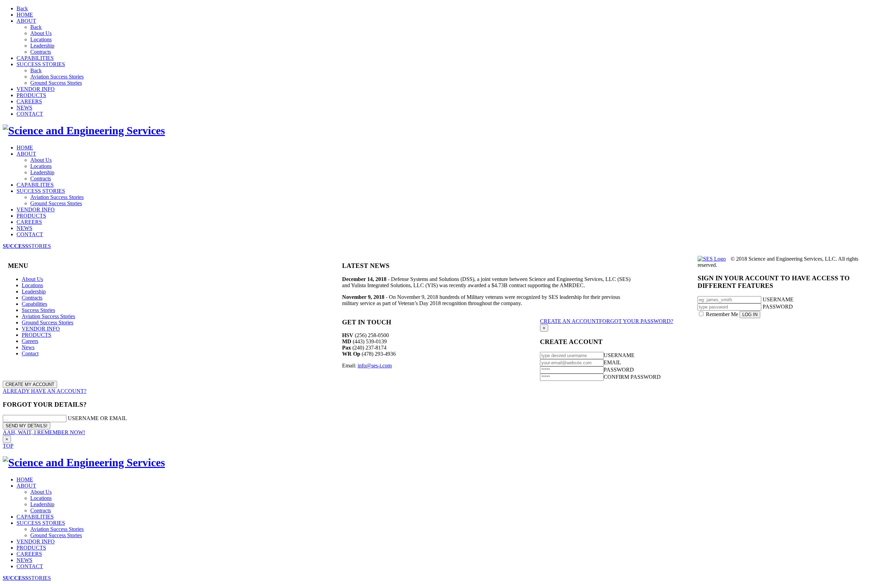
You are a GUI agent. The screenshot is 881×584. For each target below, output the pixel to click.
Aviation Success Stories (57, 77)
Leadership (42, 46)
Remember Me (722, 314)
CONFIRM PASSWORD (632, 377)
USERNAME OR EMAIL (97, 418)
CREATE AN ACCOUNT (569, 321)
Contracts (40, 52)
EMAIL (612, 362)
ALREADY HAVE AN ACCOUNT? (44, 391)
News (28, 347)
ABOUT (26, 21)
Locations (41, 39)
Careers (30, 341)
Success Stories (38, 310)
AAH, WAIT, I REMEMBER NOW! (44, 432)
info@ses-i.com (375, 365)
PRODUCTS (31, 95)
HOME (25, 15)
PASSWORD (778, 307)
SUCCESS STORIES (41, 64)
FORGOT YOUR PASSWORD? (636, 321)
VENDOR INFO (36, 89)
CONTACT (30, 114)
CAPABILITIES (35, 58)
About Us (41, 33)
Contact (30, 353)
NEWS (24, 108)
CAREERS (29, 101)
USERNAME (778, 299)
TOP (8, 446)
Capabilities (34, 304)
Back (22, 8)
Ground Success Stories (56, 83)
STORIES (27, 246)
